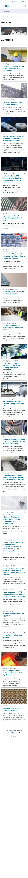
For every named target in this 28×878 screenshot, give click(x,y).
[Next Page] (19, 732)
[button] (16, 736)
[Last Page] (22, 732)
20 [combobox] (13, 736)
